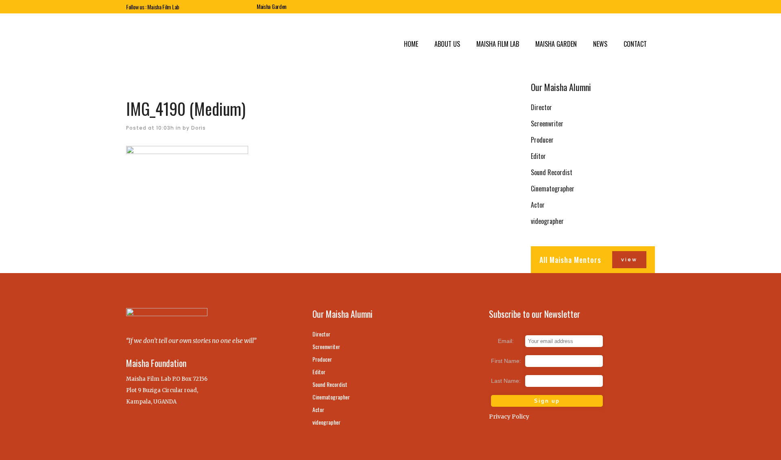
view (629, 259)
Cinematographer (552, 188)
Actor (538, 205)
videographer (547, 221)
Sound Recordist (551, 172)
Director (541, 107)
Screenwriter (547, 123)
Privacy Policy (509, 416)
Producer (542, 140)
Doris (198, 127)
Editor (538, 156)
